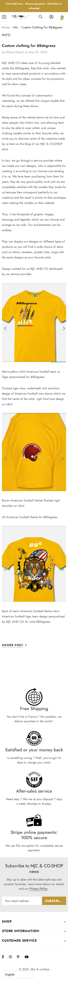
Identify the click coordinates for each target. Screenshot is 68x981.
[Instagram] (12, 957)
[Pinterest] (20, 957)
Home (5, 27)
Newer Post (12, 645)
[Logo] (20, 16)
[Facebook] (5, 957)
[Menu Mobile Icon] (4, 17)
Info (15, 27)
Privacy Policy (38, 888)
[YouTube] (28, 957)
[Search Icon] (40, 17)
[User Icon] (51, 16)
